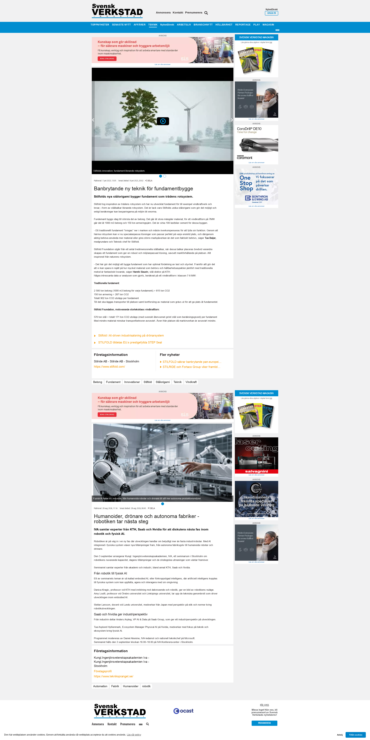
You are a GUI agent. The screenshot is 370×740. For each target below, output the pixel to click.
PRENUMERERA (264, 723)
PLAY (256, 24)
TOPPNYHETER (100, 24)
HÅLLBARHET (224, 24)
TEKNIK (153, 24)
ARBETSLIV (184, 24)
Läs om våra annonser (163, 64)
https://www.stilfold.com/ (109, 366)
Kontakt (178, 12)
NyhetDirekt (167, 24)
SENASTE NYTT (121, 24)
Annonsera (163, 12)
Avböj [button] (340, 735)
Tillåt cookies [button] (355, 735)
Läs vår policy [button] (134, 734)
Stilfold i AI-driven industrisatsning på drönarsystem (131, 335)
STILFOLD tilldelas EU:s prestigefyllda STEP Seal (130, 342)
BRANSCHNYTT (203, 24)
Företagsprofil (103, 671)
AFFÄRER (140, 24)
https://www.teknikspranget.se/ (113, 676)
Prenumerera (193, 12)
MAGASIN (268, 24)
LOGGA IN (271, 13)
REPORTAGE (243, 24)
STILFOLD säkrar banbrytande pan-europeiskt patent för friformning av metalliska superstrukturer (192, 361)
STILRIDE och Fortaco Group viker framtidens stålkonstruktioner (192, 366)
